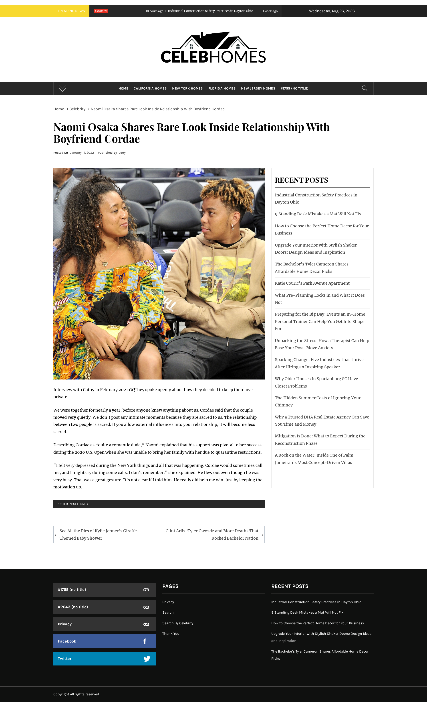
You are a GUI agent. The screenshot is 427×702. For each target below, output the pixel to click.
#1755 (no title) (294, 88)
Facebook (67, 641)
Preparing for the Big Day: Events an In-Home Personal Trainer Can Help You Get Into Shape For (320, 321)
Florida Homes (222, 88)
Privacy (65, 624)
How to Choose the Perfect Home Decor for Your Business (317, 623)
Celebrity (81, 504)
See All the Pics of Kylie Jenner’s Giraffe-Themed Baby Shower (99, 534)
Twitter (64, 658)
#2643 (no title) (73, 606)
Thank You (170, 633)
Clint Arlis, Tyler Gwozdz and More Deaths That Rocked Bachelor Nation (212, 534)
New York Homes (187, 88)
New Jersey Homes (258, 88)
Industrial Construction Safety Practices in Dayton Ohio (158, 11)
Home (123, 88)
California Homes (150, 88)
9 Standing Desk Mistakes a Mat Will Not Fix (265, 11)
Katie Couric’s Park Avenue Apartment (312, 283)
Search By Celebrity (177, 623)
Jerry (122, 153)
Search (168, 612)
